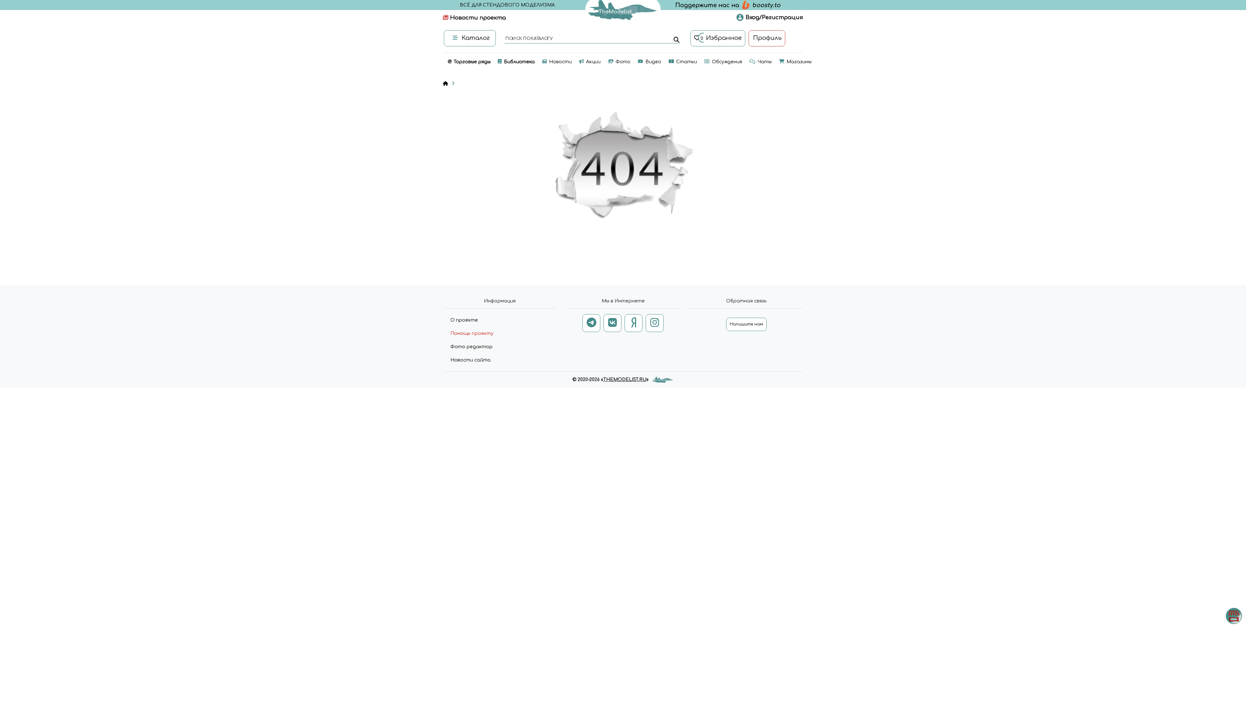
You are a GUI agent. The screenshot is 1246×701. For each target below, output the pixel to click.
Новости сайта (470, 360)
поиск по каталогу (529, 39)
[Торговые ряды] (1234, 616)
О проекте (464, 320)
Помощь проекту (472, 333)
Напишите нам (746, 324)
